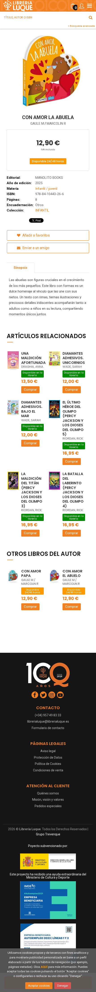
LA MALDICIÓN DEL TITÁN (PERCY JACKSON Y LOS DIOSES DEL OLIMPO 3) (31, 490)
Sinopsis (20, 268)
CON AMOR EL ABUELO (72, 573)
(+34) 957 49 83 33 (48, 715)
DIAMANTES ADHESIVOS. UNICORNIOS (74, 358)
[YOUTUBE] (60, 694)
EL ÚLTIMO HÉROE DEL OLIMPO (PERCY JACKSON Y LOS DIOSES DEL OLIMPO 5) (73, 418)
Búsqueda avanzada (82, 26)
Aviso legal (48, 751)
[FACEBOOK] (34, 694)
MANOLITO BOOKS (49, 178)
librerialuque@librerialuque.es (48, 721)
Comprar (30, 390)
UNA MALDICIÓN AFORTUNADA (33, 358)
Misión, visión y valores (48, 799)
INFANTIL (42, 210)
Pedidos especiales (48, 806)
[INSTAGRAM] (51, 694)
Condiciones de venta (48, 770)
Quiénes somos (48, 793)
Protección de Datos (48, 757)
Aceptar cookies (39, 985)
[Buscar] (90, 17)
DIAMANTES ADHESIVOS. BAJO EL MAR (31, 409)
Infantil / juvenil (46, 189)
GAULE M (37, 124)
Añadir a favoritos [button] (35, 235)
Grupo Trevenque (48, 834)
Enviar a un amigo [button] (35, 248)
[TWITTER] (43, 694)
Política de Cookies (48, 764)
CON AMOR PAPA (31, 573)
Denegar (62, 985)
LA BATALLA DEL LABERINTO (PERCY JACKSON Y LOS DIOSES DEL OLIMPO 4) (73, 490)
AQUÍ (44, 967)
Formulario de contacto (48, 728)
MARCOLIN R (56, 124)
